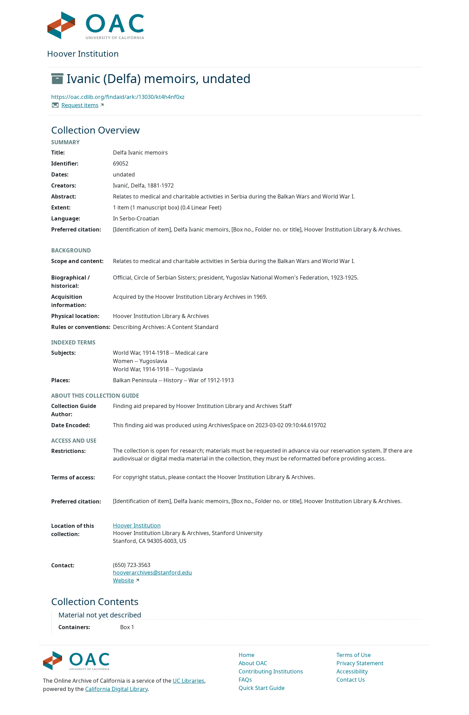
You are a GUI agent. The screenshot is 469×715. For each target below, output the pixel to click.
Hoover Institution (137, 525)
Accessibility (352, 671)
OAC (96, 26)
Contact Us (350, 679)
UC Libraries (188, 680)
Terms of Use (353, 655)
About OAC (253, 663)
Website (123, 580)
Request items (80, 105)
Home (246, 655)
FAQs (245, 679)
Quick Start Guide (262, 688)
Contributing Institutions (271, 671)
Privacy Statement (360, 663)
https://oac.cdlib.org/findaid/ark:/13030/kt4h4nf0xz (118, 97)
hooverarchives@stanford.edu (152, 572)
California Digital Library (116, 689)
